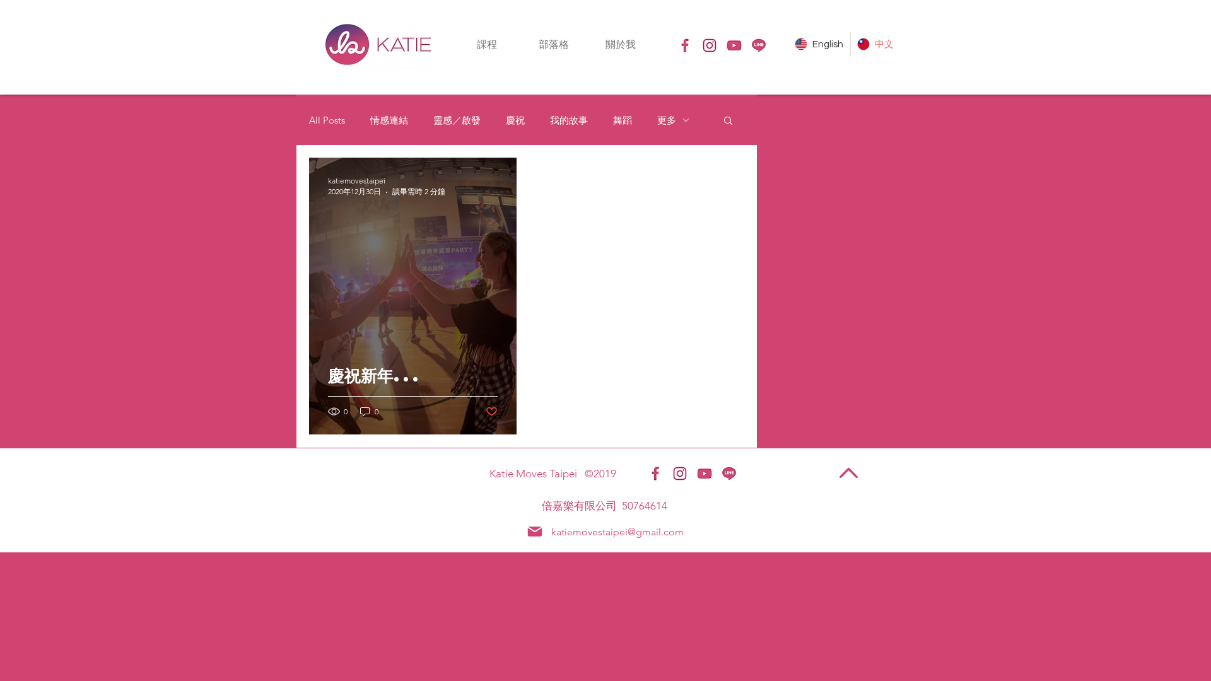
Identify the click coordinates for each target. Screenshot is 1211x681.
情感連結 (389, 120)
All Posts (327, 120)
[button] (486, 44)
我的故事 (569, 120)
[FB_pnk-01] (685, 45)
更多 (666, 120)
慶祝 (515, 120)
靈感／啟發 (457, 120)
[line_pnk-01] (759, 45)
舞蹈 (622, 120)
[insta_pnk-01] (709, 45)
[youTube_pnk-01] (734, 45)
